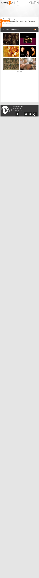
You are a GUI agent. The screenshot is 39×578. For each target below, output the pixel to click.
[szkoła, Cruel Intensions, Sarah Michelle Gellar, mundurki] (11, 34)
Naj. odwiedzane (7, 24)
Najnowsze (6, 21)
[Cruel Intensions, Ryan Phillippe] (28, 34)
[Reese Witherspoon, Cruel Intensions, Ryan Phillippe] (28, 46)
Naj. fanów (32, 21)
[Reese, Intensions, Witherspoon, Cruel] (28, 58)
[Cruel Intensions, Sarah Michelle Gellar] (11, 58)
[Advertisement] (20, 11)
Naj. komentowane (22, 21)
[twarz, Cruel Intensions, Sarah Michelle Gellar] (11, 46)
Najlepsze (13, 21)
